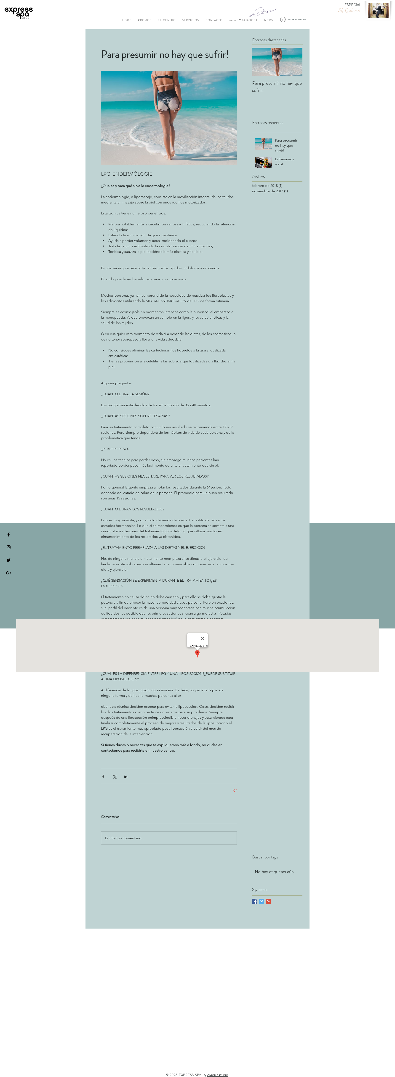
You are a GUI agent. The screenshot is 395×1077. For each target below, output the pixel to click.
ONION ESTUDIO (217, 1075)
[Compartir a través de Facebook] (103, 776)
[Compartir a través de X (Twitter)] (114, 776)
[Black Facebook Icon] (8, 534)
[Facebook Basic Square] (254, 901)
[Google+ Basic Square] (268, 901)
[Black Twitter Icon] (8, 560)
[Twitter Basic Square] (261, 901)
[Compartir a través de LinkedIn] (125, 776)
